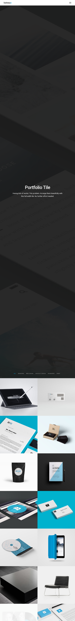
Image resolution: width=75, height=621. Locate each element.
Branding (21, 373)
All (15, 373)
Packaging (51, 373)
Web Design (29, 373)
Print (58, 373)
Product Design (40, 373)
